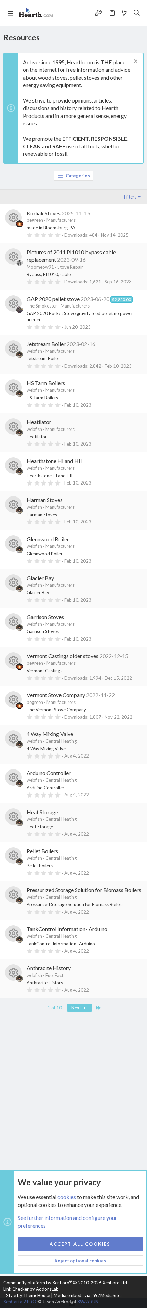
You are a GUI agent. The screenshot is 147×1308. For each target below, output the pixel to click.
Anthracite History (49, 968)
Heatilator (39, 422)
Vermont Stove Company (56, 695)
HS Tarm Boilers (46, 383)
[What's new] (124, 13)
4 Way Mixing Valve (50, 734)
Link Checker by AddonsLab (31, 1289)
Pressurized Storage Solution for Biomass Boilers (84, 890)
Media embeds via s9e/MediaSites (88, 1295)
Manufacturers (61, 220)
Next (76, 1007)
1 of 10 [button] (55, 1007)
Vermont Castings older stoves (62, 656)
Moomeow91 (40, 267)
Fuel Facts (55, 975)
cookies (66, 1197)
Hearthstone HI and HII (54, 461)
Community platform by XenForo (65, 1282)
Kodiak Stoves (44, 213)
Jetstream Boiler (46, 344)
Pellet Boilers (42, 851)
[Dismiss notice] (135, 62)
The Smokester (42, 306)
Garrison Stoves (45, 617)
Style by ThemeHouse (28, 1295)
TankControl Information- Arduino (67, 929)
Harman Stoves (45, 499)
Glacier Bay (40, 578)
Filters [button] (130, 197)
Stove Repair (70, 267)
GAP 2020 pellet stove (53, 299)
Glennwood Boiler (48, 539)
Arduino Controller (49, 772)
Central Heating (61, 741)
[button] (10, 13)
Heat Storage (42, 812)
